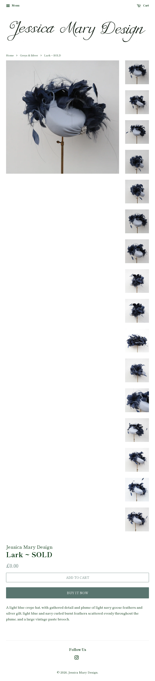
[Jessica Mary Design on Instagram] (76, 658)
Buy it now (77, 592)
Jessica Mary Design (83, 672)
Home (10, 55)
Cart (145, 5)
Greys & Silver (29, 55)
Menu (15, 5)
